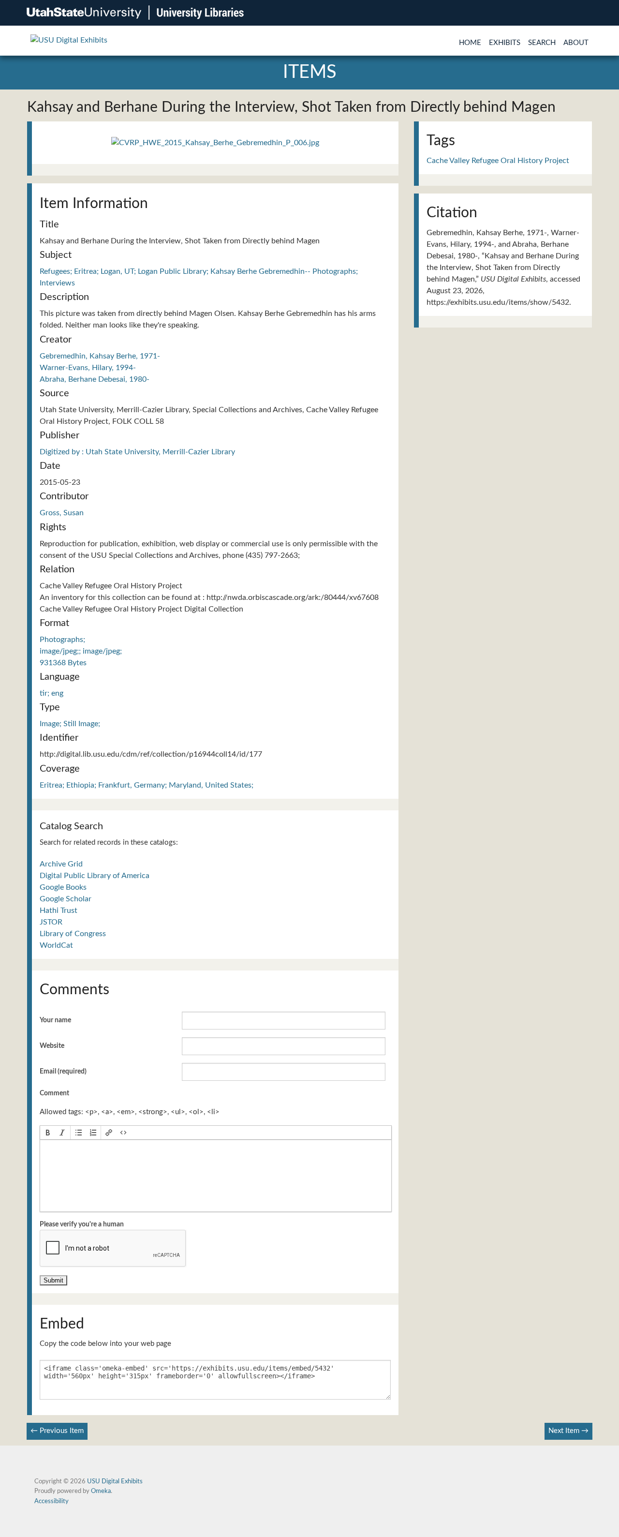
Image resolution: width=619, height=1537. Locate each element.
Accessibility (51, 1501)
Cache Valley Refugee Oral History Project (498, 160)
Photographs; (62, 639)
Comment (54, 1093)
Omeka (101, 1491)
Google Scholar (65, 899)
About (576, 42)
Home (470, 42)
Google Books (63, 887)
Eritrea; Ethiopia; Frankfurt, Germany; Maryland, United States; (146, 785)
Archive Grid (61, 864)
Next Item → (568, 1430)
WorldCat (56, 945)
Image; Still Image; (70, 724)
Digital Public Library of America (94, 876)
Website (52, 1046)
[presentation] (48, 1132)
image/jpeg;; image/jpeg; (81, 651)
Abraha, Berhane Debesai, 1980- (94, 379)
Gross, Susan (62, 513)
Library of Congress (73, 934)
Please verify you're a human (82, 1224)
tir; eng (51, 693)
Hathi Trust (58, 910)
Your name (55, 1020)
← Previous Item (57, 1430)
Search (542, 42)
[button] (48, 1132)
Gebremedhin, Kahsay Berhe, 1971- (100, 356)
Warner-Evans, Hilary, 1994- (88, 368)
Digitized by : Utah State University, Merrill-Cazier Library (137, 452)
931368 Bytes (63, 663)
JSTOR (51, 922)
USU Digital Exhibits (115, 1481)
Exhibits (504, 42)
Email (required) (63, 1071)
